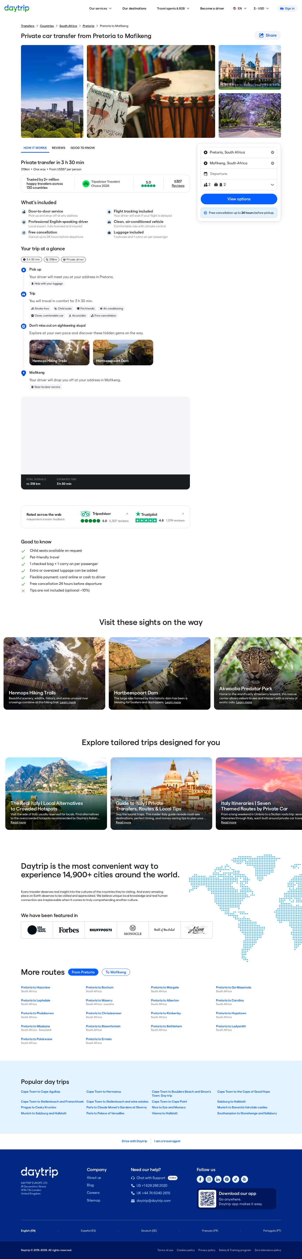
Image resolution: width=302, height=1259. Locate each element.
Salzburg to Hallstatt (231, 1101)
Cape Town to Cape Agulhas (40, 1091)
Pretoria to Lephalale (35, 1000)
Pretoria (88, 26)
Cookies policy (186, 1250)
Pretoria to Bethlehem (166, 1026)
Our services (98, 8)
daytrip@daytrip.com (154, 1200)
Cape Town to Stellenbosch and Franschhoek (52, 1101)
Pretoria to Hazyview (35, 987)
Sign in (289, 8)
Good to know (83, 148)
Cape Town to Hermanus (103, 1091)
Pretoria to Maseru (99, 1000)
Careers (93, 1193)
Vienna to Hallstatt (165, 1113)
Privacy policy (206, 1250)
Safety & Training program (235, 1250)
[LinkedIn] (218, 1179)
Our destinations (134, 8)
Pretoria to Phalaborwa (37, 1013)
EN (240, 8)
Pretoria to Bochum (99, 987)
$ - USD (259, 8)
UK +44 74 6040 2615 (153, 1193)
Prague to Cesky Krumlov (38, 1107)
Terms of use (165, 1250)
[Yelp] (244, 1179)
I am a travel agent (167, 1141)
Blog (90, 1185)
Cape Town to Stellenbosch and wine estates (117, 1101)
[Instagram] (209, 1179)
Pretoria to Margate (165, 987)
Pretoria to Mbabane (35, 1026)
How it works (35, 148)
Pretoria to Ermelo (99, 1039)
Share (271, 35)
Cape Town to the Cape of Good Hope (243, 1091)
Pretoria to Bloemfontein (103, 1026)
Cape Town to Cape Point (169, 1101)
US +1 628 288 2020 (152, 1185)
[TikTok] (235, 1179)
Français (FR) (210, 1230)
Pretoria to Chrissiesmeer (104, 1013)
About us (94, 1177)
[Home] (16, 8)
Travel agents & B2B (171, 8)
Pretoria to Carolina (230, 1000)
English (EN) (28, 1230)
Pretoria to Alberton (165, 1000)
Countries (47, 26)
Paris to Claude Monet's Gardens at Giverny (116, 1107)
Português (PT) (272, 1230)
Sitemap (93, 1200)
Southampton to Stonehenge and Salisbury (247, 1113)
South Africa (68, 26)
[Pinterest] (226, 1179)
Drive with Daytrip (134, 1141)
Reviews (58, 148)
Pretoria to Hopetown (231, 1013)
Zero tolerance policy (268, 1250)
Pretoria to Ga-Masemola (233, 987)
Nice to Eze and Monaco (169, 1107)
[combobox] (239, 152)
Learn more (68, 702)
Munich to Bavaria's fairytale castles (242, 1107)
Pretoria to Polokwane (36, 1039)
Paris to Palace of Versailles (105, 1113)
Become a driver (212, 8)
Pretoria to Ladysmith (231, 1026)
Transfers (27, 26)
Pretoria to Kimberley (166, 1013)
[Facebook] (200, 1179)
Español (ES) (88, 1230)
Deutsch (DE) (149, 1230)
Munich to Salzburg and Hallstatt (43, 1113)
